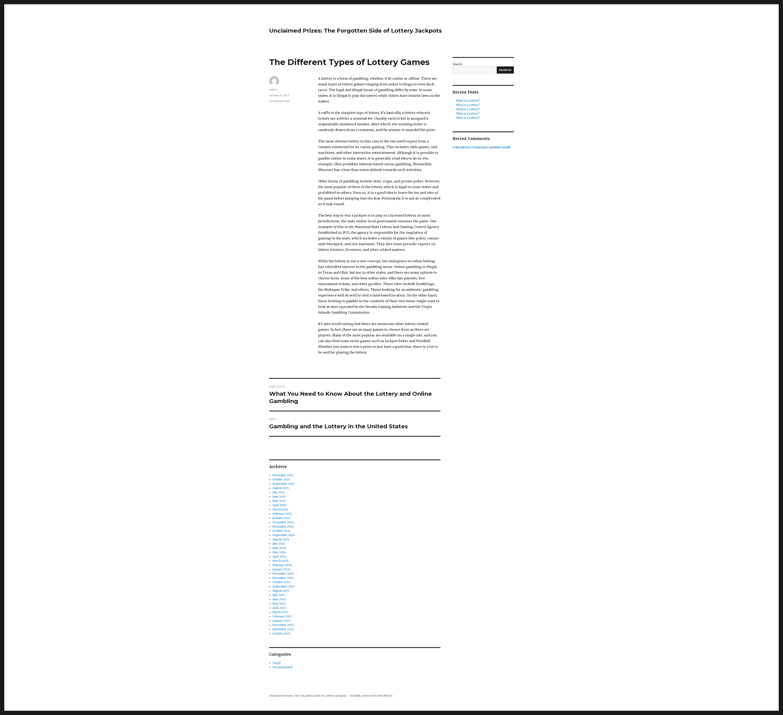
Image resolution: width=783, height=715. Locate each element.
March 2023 (280, 612)
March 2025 (280, 509)
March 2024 (280, 561)
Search (457, 64)
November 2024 (283, 526)
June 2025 (279, 496)
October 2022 (281, 633)
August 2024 (280, 539)
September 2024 (283, 535)
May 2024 (279, 552)
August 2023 (280, 591)
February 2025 (282, 514)
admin (273, 89)
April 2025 (279, 505)
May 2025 (278, 501)
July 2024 (278, 543)
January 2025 (281, 518)
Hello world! (501, 147)
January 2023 (281, 620)
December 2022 (283, 625)
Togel (276, 663)
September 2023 (283, 586)
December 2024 (283, 522)
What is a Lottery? (468, 100)
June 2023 (279, 599)
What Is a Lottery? (468, 118)
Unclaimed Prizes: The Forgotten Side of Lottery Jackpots (355, 30)
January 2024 (281, 569)
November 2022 (283, 629)
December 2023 (283, 573)
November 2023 (283, 578)
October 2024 (281, 531)
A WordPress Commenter (471, 147)
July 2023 (278, 595)
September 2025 (283, 484)
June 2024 (279, 548)
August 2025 (280, 488)
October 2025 (281, 479)
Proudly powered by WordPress (371, 695)
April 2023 (279, 608)
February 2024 (282, 565)
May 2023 (279, 603)
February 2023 (282, 616)
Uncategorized (279, 100)
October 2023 (281, 582)
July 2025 (278, 492)
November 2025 (282, 475)
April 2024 (279, 556)
